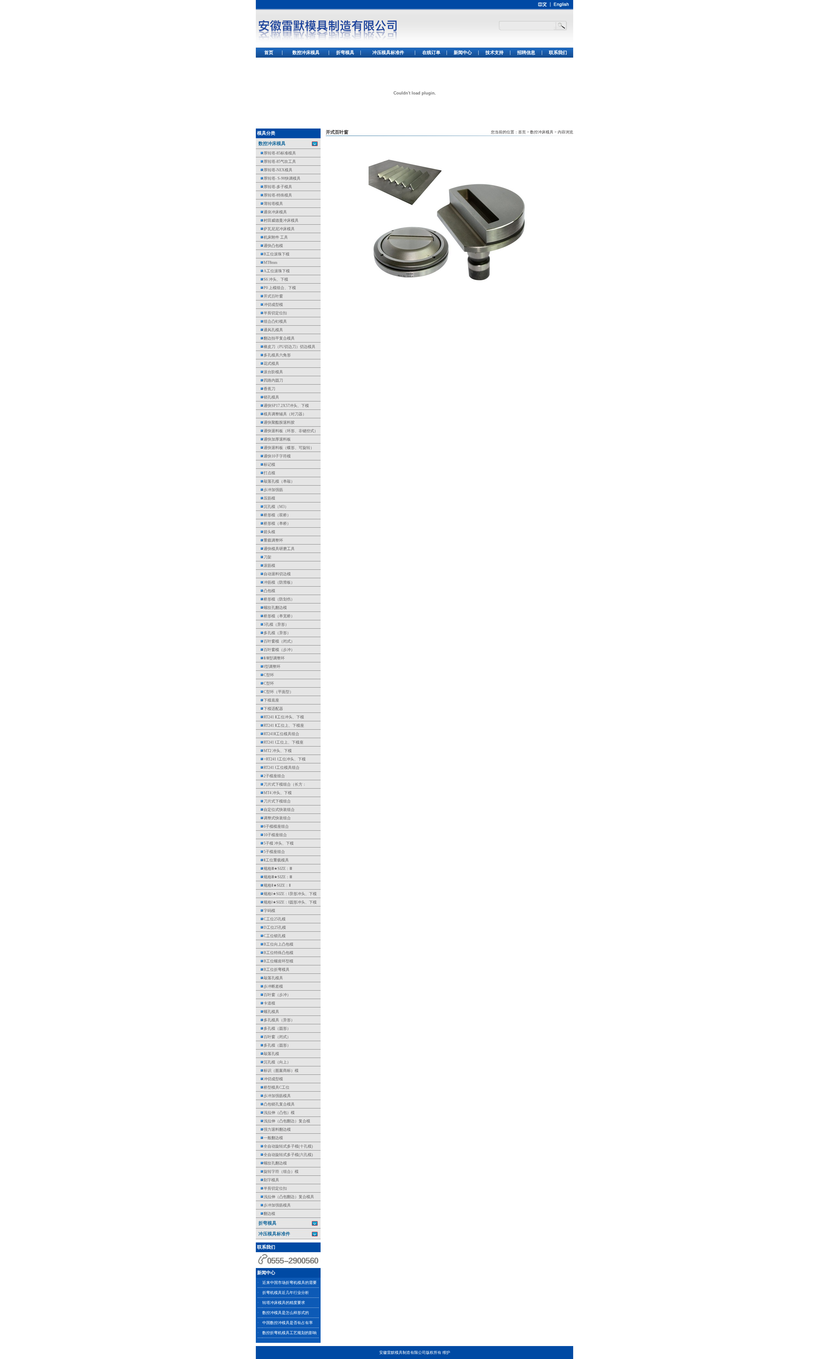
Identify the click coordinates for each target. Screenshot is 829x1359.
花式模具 (267, 363)
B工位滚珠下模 (273, 254)
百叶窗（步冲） (273, 995)
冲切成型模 (269, 304)
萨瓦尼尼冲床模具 (275, 229)
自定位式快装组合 (275, 809)
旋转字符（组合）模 (277, 1171)
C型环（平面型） (274, 692)
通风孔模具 (269, 330)
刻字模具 (267, 1180)
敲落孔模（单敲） (275, 481)
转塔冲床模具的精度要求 (283, 1302)
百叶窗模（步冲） (275, 649)
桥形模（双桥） (273, 515)
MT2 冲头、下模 (274, 750)
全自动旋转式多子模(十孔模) (284, 1146)
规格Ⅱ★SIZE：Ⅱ (273, 885)
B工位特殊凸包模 (274, 952)
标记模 (265, 464)
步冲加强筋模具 (273, 1096)
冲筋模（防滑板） (275, 582)
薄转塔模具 (269, 203)
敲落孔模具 (269, 978)
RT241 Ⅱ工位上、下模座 (280, 725)
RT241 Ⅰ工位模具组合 (278, 767)
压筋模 (265, 498)
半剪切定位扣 (271, 313)
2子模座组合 (270, 776)
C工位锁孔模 (271, 936)
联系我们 (558, 52)
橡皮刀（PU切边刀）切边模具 (285, 346)
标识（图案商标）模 (277, 1070)
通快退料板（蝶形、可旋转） (285, 447)
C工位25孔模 (271, 919)
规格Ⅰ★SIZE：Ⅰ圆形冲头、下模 (286, 902)
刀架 (263, 557)
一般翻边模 (269, 1138)
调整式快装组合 (273, 818)
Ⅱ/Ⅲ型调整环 (270, 658)
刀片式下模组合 (273, 801)
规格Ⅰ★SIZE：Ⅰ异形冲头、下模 (286, 894)
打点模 (265, 473)
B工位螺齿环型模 (274, 961)
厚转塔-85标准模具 (276, 153)
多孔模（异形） (273, 633)
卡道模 (265, 1003)
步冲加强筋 (269, 490)
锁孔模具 (267, 397)
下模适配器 (269, 708)
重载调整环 (269, 540)
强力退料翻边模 (273, 1129)
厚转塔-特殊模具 (274, 195)
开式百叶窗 (269, 296)
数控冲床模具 (306, 52)
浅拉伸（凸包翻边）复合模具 (285, 1197)
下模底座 (267, 700)
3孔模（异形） (272, 624)
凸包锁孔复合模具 (275, 1104)
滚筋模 (265, 565)
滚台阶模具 (269, 372)
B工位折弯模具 (273, 969)
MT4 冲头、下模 (274, 793)
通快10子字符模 (273, 456)
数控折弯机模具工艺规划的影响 (289, 1333)
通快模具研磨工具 (275, 548)
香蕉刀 (265, 389)
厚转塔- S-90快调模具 (278, 178)
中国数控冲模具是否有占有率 (287, 1322)
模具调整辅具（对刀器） (281, 414)
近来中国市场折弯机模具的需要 (289, 1282)
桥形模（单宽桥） (275, 616)
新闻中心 (463, 52)
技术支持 (494, 52)
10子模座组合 (271, 835)
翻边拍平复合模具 (275, 338)
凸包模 (265, 591)
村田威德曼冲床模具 (277, 220)
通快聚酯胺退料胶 (275, 422)
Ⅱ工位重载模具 (272, 860)
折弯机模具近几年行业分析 (285, 1292)
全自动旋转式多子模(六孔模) (284, 1154)
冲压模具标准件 (388, 52)
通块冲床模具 (271, 212)
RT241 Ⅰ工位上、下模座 (279, 742)
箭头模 (265, 532)
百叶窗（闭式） (273, 1037)
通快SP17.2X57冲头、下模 (282, 405)
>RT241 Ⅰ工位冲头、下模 (281, 759)
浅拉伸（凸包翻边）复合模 (283, 1121)
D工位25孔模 (271, 927)
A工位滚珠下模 (273, 271)
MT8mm (266, 262)
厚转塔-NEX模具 (274, 170)
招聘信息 (526, 52)
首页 (268, 52)
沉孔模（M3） (272, 506)
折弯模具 (345, 52)
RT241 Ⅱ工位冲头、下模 (280, 717)
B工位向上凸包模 (274, 944)
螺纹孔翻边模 (271, 607)
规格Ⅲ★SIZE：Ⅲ (274, 868)
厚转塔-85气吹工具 (276, 161)
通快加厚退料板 (273, 439)
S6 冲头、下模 (272, 279)
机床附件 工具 (272, 237)
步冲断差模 (269, 986)
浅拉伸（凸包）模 (275, 1112)
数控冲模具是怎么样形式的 (285, 1312)
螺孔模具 (267, 1011)
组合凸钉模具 (271, 321)
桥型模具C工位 (273, 1087)
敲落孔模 (267, 1053)
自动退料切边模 (273, 574)
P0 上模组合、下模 (276, 288)
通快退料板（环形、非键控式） (287, 431)
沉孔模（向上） (273, 1062)
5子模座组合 (270, 851)
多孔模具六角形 (273, 355)
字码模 (265, 910)
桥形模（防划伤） (275, 599)
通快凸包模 (269, 245)
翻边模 (265, 1213)
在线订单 (431, 52)
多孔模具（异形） (275, 1020)
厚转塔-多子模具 (274, 187)
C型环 (265, 675)
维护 (446, 1352)
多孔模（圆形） (273, 1028)
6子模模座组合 (272, 826)
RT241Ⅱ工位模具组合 (277, 734)
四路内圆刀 (269, 380)
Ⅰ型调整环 (268, 666)
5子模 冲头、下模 (275, 843)
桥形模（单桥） (273, 523)
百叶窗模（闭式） (275, 641)
